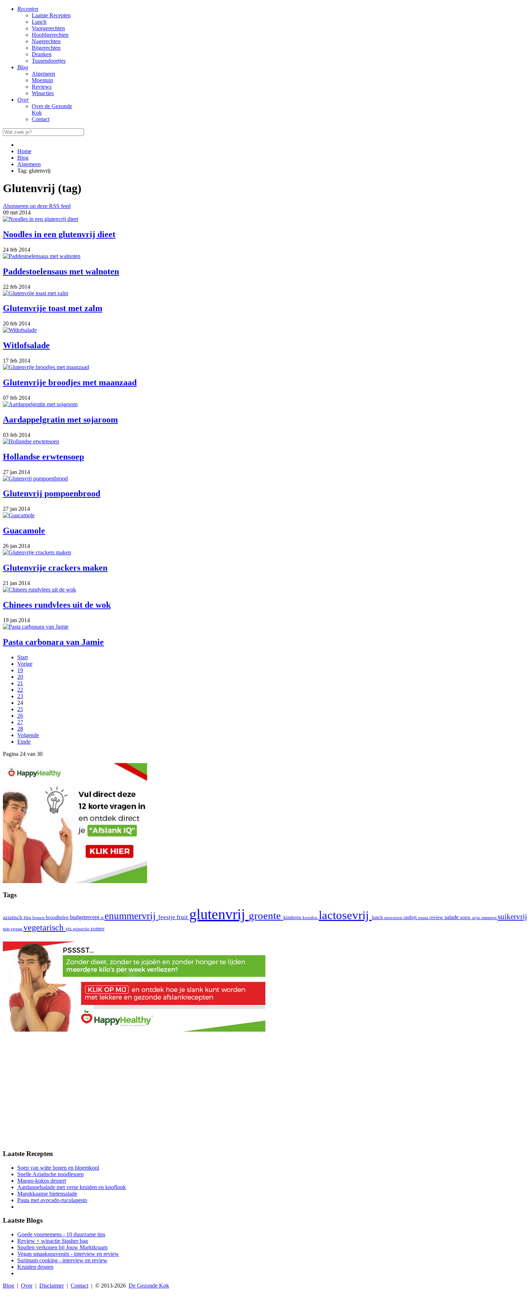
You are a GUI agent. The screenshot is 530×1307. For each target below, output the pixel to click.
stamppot (489, 917)
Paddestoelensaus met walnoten (61, 271)
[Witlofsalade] (20, 330)
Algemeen (43, 74)
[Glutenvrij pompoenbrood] (35, 478)
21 (20, 683)
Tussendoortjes (49, 61)
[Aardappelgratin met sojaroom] (40, 404)
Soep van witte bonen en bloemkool (58, 1168)
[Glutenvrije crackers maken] (37, 552)
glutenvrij (219, 914)
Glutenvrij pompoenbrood (51, 493)
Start (22, 657)
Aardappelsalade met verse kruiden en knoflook (71, 1187)
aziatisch (13, 917)
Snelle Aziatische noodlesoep (50, 1174)
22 (20, 690)
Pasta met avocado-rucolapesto (52, 1200)
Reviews (42, 87)
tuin (6, 928)
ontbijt (410, 917)
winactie (81, 928)
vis (69, 928)
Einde (24, 742)
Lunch (39, 22)
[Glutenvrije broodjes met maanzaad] (46, 367)
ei (103, 917)
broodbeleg (58, 917)
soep (466, 917)
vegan (16, 928)
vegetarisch (44, 927)
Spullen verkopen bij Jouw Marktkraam (62, 1247)
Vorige (24, 664)
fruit (183, 917)
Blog (8, 1285)
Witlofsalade (26, 345)
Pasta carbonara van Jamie (53, 642)
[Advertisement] (265, 1092)
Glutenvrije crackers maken (55, 567)
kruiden (310, 917)
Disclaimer (51, 1285)
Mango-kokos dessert (41, 1181)
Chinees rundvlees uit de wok (57, 605)
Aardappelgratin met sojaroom (60, 419)
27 (20, 722)
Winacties (43, 93)
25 (20, 709)
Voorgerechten (48, 28)
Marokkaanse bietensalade (47, 1194)
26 (20, 716)
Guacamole (24, 530)
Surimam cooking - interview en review (62, 1260)
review (437, 917)
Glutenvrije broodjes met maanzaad (70, 382)
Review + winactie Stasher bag (52, 1241)
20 (20, 677)
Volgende (28, 735)
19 (20, 670)
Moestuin (42, 80)
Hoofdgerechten (50, 35)
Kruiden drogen (35, 1267)
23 (20, 696)
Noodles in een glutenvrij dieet (59, 234)
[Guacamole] (19, 515)
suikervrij (512, 916)
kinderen (292, 917)
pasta (423, 917)
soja (476, 917)
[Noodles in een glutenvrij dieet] (40, 219)
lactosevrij (345, 915)
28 (20, 729)
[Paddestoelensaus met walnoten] (41, 256)
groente (266, 915)
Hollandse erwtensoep (43, 456)
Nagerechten (46, 41)
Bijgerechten (46, 48)
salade (452, 917)
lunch (378, 917)
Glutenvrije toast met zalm (52, 308)
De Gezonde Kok (149, 1285)
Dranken (42, 54)
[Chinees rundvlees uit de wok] (39, 589)
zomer (97, 928)
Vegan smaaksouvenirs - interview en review (68, 1254)
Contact (40, 119)
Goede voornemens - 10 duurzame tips (61, 1234)
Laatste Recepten (51, 15)
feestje (167, 917)
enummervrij (131, 916)
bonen (39, 917)
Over (26, 1285)
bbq (28, 917)
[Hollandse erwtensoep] (31, 441)
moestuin (393, 917)
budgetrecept (85, 917)
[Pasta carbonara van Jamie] (36, 627)
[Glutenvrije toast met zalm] (35, 293)
